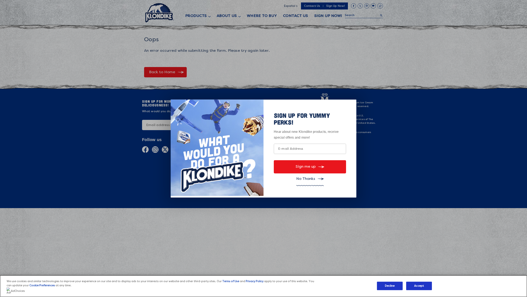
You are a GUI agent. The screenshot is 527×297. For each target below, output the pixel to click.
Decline (390, 285)
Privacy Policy (255, 281)
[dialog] (263, 149)
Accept (419, 285)
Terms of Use (230, 281)
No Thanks (305, 179)
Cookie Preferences (42, 285)
